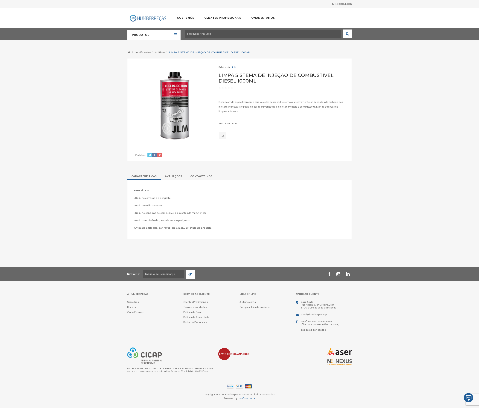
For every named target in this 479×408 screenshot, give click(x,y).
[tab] (144, 176)
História (131, 307)
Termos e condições (195, 307)
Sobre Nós (133, 302)
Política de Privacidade (196, 317)
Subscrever (190, 274)
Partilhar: (140, 154)
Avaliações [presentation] (173, 176)
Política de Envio (192, 312)
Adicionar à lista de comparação (222, 135)
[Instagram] (338, 274)
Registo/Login (343, 3)
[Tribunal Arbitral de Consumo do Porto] (144, 355)
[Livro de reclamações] (233, 353)
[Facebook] (329, 274)
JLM (234, 67)
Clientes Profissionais (195, 302)
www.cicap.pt (146, 371)
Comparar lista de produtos (255, 307)
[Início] (129, 52)
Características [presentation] (144, 176)
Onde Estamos (135, 312)
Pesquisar (347, 34)
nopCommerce (247, 398)
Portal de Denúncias (195, 322)
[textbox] (263, 34)
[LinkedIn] (347, 274)
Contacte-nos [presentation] (201, 176)
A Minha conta (248, 302)
